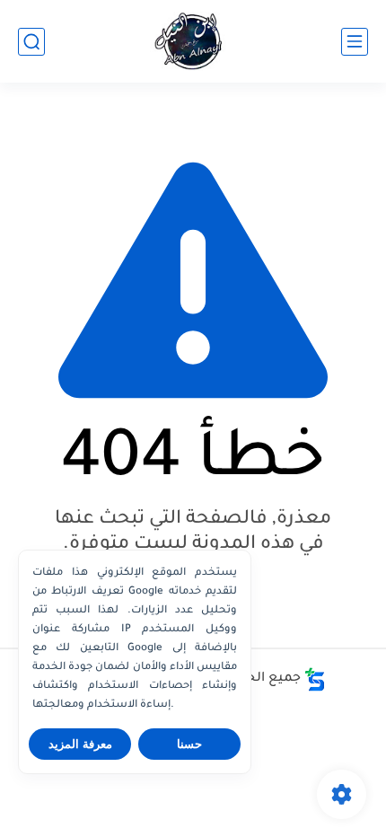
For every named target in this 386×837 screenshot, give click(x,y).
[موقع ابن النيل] (192, 42)
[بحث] (31, 42)
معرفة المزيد (80, 744)
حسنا (189, 744)
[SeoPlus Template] (315, 679)
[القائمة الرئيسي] (354, 42)
